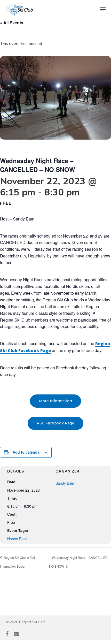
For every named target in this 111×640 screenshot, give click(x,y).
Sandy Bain (65, 483)
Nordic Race (17, 538)
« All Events (11, 23)
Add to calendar (27, 452)
